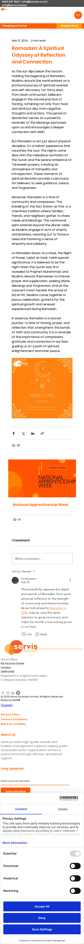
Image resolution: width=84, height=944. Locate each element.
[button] (69, 26)
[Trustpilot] (18, 693)
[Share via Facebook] (13, 433)
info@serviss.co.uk (34, 1)
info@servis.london (14, 5)
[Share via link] (42, 433)
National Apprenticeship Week (41, 504)
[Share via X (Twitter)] (23, 433)
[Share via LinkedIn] (33, 433)
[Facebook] (3, 693)
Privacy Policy (10, 714)
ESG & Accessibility (13, 724)
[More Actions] (70, 580)
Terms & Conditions (14, 719)
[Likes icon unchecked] (23, 634)
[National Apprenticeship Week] (42, 478)
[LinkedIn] (13, 693)
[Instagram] (8, 693)
